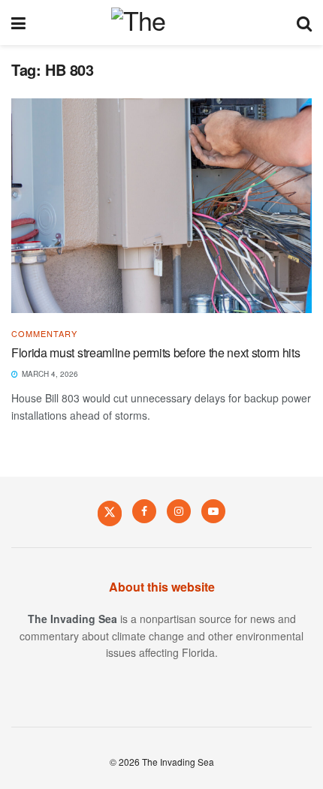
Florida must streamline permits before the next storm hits (155, 352)
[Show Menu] (18, 22)
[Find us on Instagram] (179, 511)
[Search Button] (304, 22)
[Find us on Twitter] (110, 513)
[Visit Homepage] (161, 23)
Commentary (44, 334)
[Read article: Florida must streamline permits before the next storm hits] (161, 205)
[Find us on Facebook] (144, 511)
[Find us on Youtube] (213, 511)
